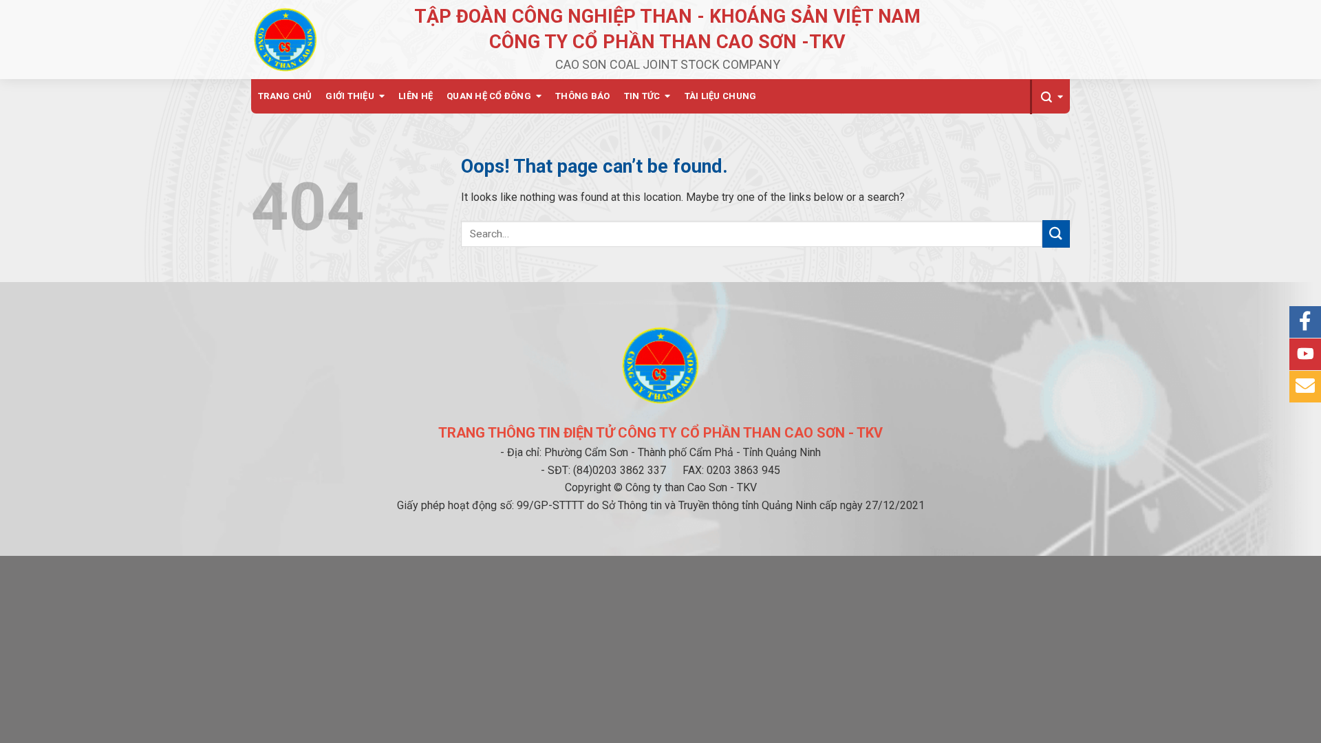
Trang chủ (285, 96)
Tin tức (642, 96)
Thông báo (582, 96)
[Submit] (1056, 233)
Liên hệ (415, 96)
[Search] (1050, 97)
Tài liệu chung (721, 96)
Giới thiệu (349, 96)
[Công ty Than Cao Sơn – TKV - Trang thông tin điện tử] (285, 39)
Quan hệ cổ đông (489, 96)
